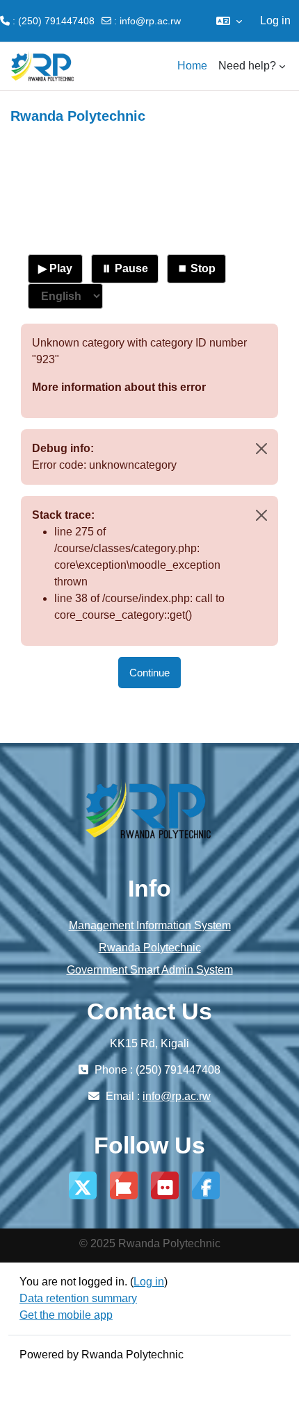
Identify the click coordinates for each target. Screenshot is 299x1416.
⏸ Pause (125, 268)
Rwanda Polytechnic (150, 947)
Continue (149, 672)
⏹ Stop (196, 268)
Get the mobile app (66, 1315)
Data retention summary (78, 1298)
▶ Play (55, 268)
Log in (275, 20)
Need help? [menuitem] (247, 66)
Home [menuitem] (192, 66)
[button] (229, 21)
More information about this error (119, 387)
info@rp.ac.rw (150, 20)
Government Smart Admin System (150, 970)
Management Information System (150, 925)
